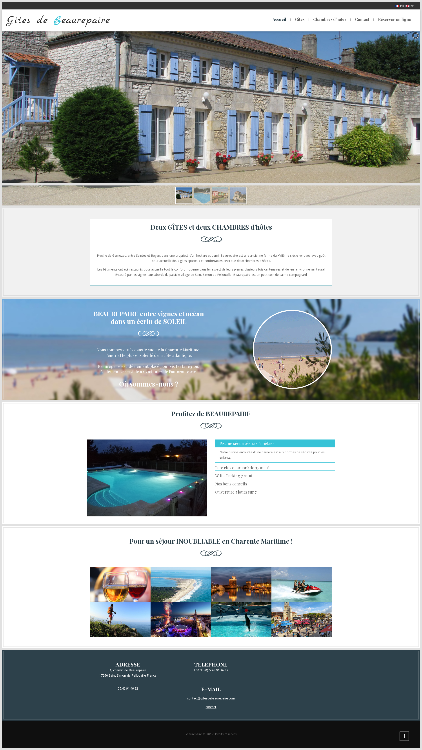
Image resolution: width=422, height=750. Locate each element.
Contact (362, 19)
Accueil (279, 19)
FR (402, 6)
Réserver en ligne (394, 19)
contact (211, 707)
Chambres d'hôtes (329, 19)
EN (412, 6)
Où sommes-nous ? (148, 384)
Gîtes (299, 19)
